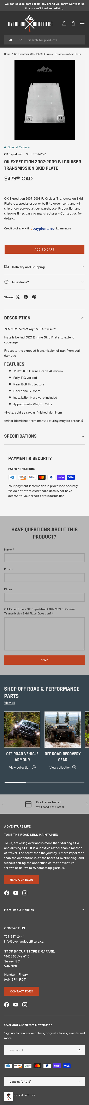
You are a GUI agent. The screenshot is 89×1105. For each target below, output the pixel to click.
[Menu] (82, 23)
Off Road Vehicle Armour (22, 757)
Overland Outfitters (23, 1095)
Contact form (21, 991)
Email (7, 569)
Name (8, 549)
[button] (73, 23)
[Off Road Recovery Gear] (63, 729)
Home (7, 53)
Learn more (63, 228)
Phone (8, 589)
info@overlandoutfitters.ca (24, 941)
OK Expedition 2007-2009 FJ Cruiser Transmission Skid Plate (47, 53)
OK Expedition (13, 154)
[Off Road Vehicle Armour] (22, 729)
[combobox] (44, 39)
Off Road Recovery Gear (63, 757)
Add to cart (44, 249)
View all (9, 702)
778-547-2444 (14, 936)
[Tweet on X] (17, 297)
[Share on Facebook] (26, 297)
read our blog (21, 879)
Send (44, 660)
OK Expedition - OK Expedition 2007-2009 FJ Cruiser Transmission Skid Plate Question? (39, 611)
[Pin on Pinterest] (34, 297)
